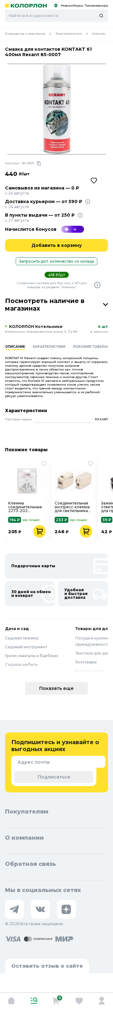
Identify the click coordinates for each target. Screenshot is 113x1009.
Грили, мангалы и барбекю (31, 655)
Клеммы (98, 34)
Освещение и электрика (25, 34)
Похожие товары (90, 347)
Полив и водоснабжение (30, 673)
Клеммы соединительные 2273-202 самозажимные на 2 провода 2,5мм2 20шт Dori (26, 507)
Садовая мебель (21, 664)
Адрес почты (34, 762)
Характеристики (49, 347)
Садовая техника (21, 638)
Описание (15, 347)
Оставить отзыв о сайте (47, 966)
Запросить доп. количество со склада (56, 261)
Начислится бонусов (30, 229)
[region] (59, 350)
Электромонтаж (68, 34)
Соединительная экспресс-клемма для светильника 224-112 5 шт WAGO (72, 507)
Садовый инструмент (26, 646)
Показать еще (56, 688)
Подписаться (54, 777)
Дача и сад (17, 628)
